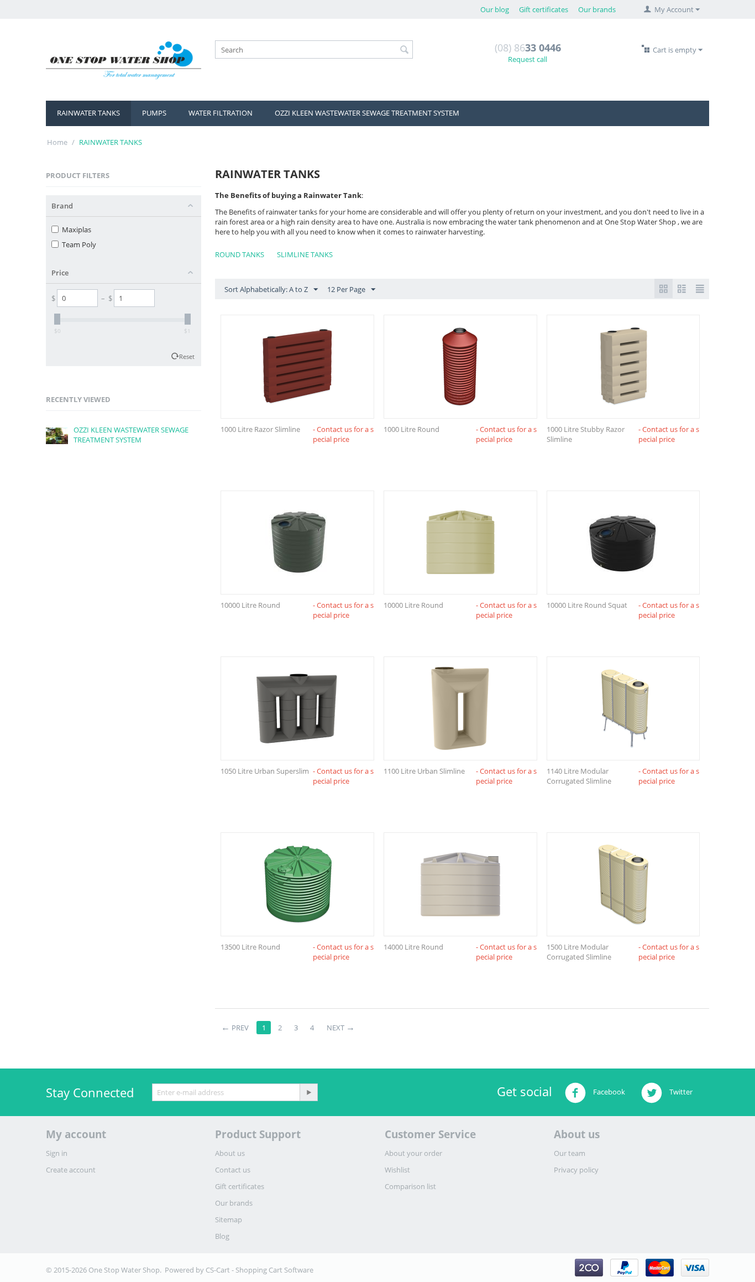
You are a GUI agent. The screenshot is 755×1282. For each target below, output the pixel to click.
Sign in (56, 1153)
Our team (569, 1153)
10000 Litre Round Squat (587, 605)
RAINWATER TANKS (88, 113)
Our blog (494, 9)
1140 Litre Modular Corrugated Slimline (579, 776)
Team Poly (79, 244)
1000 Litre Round (411, 429)
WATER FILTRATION (220, 113)
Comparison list (410, 1186)
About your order (413, 1153)
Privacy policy (576, 1170)
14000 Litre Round (413, 947)
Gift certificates (543, 9)
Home (57, 142)
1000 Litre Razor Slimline (260, 429)
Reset (187, 356)
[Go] (308, 1092)
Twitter (680, 1092)
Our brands (597, 9)
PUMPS (154, 113)
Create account (71, 1170)
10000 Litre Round (250, 605)
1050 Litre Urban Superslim (265, 771)
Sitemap (228, 1219)
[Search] (404, 50)
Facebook (608, 1092)
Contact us (232, 1170)
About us (230, 1153)
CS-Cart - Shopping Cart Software (259, 1270)
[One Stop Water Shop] (123, 60)
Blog (222, 1236)
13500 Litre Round (250, 947)
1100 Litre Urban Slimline (424, 771)
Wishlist (397, 1170)
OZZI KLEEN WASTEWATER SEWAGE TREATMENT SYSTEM (367, 113)
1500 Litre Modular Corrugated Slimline (579, 952)
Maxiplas (76, 229)
